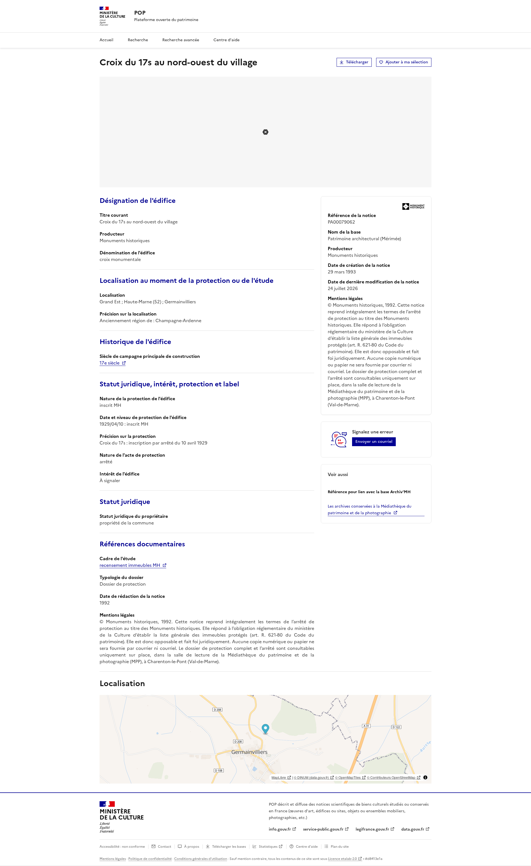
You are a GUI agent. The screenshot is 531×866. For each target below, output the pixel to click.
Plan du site (340, 846)
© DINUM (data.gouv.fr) (311, 777)
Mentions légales (113, 858)
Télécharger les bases (229, 846)
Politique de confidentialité (150, 858)
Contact (164, 846)
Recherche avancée (180, 40)
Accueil (106, 40)
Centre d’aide (307, 846)
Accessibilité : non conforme (122, 846)
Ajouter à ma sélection (407, 62)
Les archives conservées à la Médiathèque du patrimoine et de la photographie (369, 509)
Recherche (138, 40)
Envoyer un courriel (373, 441)
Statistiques (268, 846)
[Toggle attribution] (425, 777)
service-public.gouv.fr (323, 829)
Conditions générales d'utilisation (200, 858)
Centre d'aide (227, 40)
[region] (265, 739)
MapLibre (279, 777)
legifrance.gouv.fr (372, 829)
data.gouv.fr (412, 829)
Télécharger (357, 62)
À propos (191, 846)
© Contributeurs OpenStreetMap (391, 777)
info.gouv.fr (280, 829)
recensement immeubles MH (130, 565)
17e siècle (109, 363)
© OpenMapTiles (348, 777)
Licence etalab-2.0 (342, 858)
